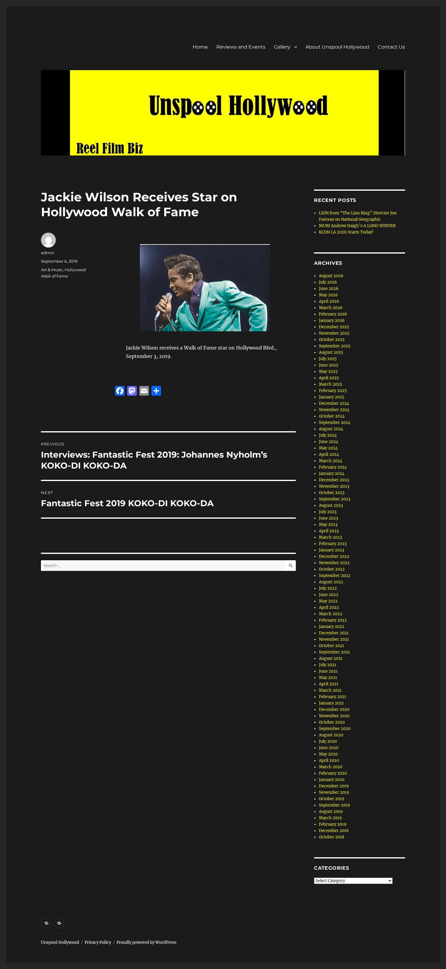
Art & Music (52, 269)
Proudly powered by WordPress (147, 942)
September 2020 (334, 728)
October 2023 (331, 492)
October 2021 (331, 645)
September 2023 (334, 499)
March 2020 (330, 766)
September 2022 (334, 575)
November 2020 (334, 715)
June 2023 (328, 518)
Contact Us (391, 47)
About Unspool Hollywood (337, 47)
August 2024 (331, 429)
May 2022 (328, 601)
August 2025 (331, 352)
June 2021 (328, 671)
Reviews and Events (240, 47)
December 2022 (334, 556)
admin (47, 252)
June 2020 (328, 747)
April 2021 (328, 684)
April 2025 (329, 377)
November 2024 (334, 409)
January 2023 (331, 550)
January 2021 (331, 703)
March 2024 (330, 460)
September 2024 (334, 422)
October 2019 (331, 798)
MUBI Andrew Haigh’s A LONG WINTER (357, 225)
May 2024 (328, 448)
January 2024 (331, 473)
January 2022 (331, 626)
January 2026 (332, 320)
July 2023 (327, 511)
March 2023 (330, 537)
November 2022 (334, 562)
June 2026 (329, 288)
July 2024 (328, 435)
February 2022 (333, 620)
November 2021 (334, 639)
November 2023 (334, 486)
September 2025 (334, 346)
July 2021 (327, 664)
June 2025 (328, 365)
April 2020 (329, 760)
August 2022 (331, 582)
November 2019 (334, 792)
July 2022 (328, 588)
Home (200, 47)
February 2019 (332, 824)
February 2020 (333, 773)
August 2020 (331, 735)
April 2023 (329, 531)
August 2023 (331, 505)
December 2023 (334, 480)
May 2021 (328, 677)
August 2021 (331, 658)
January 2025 (331, 397)
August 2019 (331, 811)
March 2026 (331, 307)
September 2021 (334, 652)
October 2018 (331, 837)
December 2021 (334, 633)
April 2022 (329, 607)
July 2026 (328, 282)
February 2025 (333, 390)
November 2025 (334, 333)
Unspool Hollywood (60, 942)
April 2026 (329, 301)
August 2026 (331, 275)
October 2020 (332, 722)
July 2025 (328, 358)
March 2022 (330, 613)
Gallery (282, 47)
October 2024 (332, 416)
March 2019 (330, 818)
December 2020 (334, 709)
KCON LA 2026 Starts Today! (346, 232)
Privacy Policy (98, 942)
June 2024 (328, 441)
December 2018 (334, 830)
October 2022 (332, 569)
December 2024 (334, 403)
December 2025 (334, 326)
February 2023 (332, 543)
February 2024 (333, 467)
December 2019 (334, 786)
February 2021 (332, 696)
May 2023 (328, 524)
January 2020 (331, 779)
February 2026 (333, 314)
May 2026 (328, 295)
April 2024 (329, 454)
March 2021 (330, 690)
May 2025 (328, 371)
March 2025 (330, 384)
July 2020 (328, 741)
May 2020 (328, 754)
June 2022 (328, 594)
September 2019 (334, 805)
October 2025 (332, 339)
